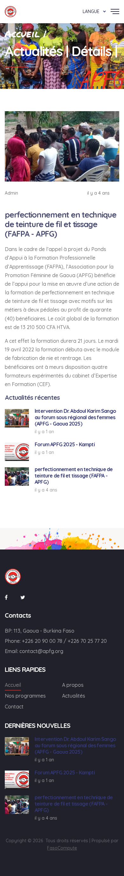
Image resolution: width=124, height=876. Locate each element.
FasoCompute (62, 848)
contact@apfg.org (41, 651)
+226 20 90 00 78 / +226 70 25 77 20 (64, 641)
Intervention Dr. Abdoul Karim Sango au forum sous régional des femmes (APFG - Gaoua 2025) (75, 417)
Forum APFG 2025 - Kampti (65, 444)
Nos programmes (25, 696)
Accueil (13, 685)
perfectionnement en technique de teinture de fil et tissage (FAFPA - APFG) (74, 475)
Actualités (73, 696)
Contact (14, 706)
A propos (73, 685)
